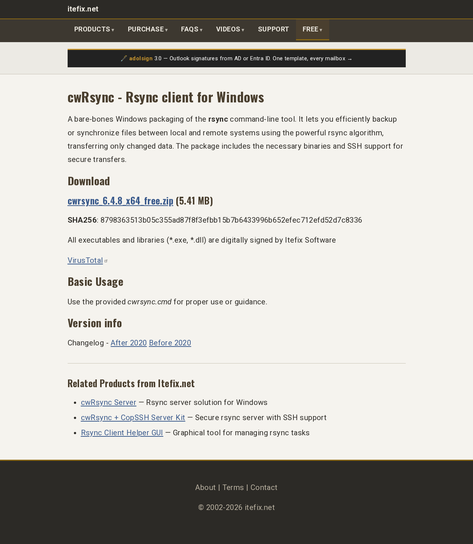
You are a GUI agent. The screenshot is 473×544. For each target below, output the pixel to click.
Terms (233, 487)
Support (273, 29)
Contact (264, 487)
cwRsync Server (109, 402)
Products (92, 29)
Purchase (146, 29)
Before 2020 (170, 342)
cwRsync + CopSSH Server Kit (133, 417)
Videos (228, 29)
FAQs (189, 29)
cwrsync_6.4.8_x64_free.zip (121, 200)
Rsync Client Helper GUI (122, 432)
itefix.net (83, 9)
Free (311, 29)
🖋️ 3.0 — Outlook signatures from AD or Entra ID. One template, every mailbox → (236, 58)
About (205, 487)
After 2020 (128, 342)
